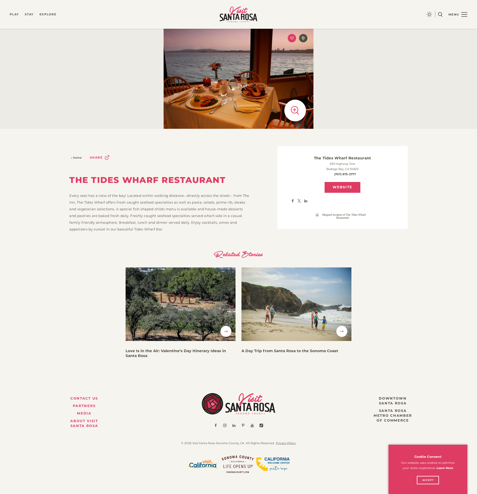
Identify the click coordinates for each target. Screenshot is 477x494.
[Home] (238, 403)
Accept (428, 480)
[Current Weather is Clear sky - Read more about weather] (429, 14)
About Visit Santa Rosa (84, 423)
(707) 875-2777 (345, 174)
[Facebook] (292, 200)
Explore (48, 14)
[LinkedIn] (305, 200)
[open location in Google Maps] (342, 216)
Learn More (445, 468)
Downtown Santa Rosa (393, 400)
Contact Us (84, 398)
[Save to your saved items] (292, 38)
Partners (84, 406)
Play (14, 14)
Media (84, 413)
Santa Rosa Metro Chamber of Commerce (393, 416)
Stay (29, 14)
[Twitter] (299, 200)
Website (342, 187)
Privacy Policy (286, 443)
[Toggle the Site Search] (440, 14)
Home (77, 158)
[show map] (303, 38)
